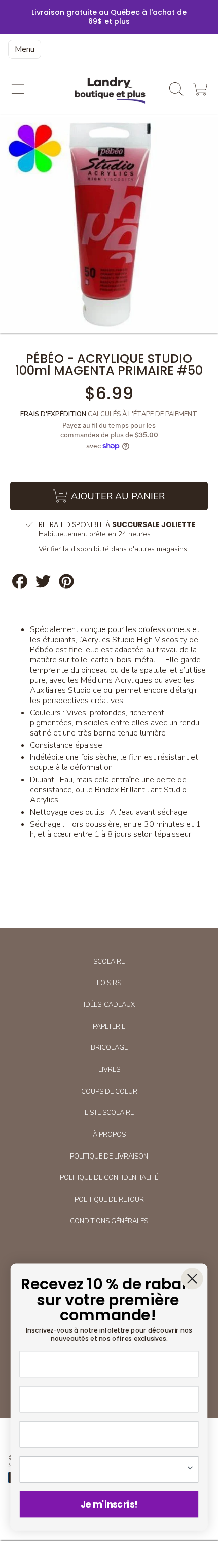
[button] (18, 89)
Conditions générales (109, 1221)
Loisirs (109, 983)
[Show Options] (190, 1469)
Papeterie (109, 1026)
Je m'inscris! (109, 1504)
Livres (109, 1069)
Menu (24, 49)
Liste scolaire (109, 1112)
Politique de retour (109, 1199)
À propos (109, 1134)
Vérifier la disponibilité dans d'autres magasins (113, 549)
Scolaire (109, 961)
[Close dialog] (192, 1278)
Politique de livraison (109, 1156)
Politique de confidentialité (109, 1177)
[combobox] (106, 1469)
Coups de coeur (109, 1091)
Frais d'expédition (53, 414)
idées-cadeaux (109, 1004)
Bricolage (109, 1048)
